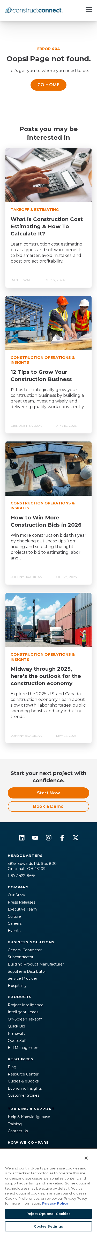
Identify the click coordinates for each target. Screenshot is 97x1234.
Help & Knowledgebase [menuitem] (29, 1116)
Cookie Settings (48, 1226)
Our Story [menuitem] (16, 895)
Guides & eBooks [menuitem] (23, 1081)
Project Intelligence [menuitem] (25, 1005)
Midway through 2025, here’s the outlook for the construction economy (46, 676)
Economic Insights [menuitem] (25, 1088)
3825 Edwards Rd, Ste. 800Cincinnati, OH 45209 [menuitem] (32, 866)
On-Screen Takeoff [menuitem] (25, 1019)
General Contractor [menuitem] (25, 950)
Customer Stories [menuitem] (23, 1095)
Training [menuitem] (15, 1124)
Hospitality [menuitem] (17, 985)
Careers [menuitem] (14, 923)
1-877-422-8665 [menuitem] (21, 875)
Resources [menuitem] (21, 1059)
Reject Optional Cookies (48, 1214)
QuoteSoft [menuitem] (17, 1040)
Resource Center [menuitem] (23, 1074)
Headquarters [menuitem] (25, 855)
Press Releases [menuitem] (21, 902)
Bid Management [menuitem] (24, 1047)
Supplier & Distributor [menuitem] (27, 971)
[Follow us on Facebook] (62, 838)
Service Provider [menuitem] (22, 978)
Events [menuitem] (14, 930)
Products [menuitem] (20, 997)
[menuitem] (48, 1100)
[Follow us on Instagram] (48, 838)
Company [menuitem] (18, 887)
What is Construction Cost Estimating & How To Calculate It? (47, 226)
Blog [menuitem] (12, 1067)
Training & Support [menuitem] (31, 1109)
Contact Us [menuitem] (18, 1131)
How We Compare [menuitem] (28, 1142)
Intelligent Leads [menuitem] (23, 1012)
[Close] (82, 1154)
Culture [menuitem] (14, 916)
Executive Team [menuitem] (22, 909)
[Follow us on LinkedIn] (22, 838)
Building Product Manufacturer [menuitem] (36, 964)
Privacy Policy (55, 1203)
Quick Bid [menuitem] (16, 1026)
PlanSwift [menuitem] (16, 1033)
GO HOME (48, 84)
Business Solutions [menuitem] (31, 942)
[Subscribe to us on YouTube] (35, 838)
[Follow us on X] (75, 838)
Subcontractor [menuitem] (20, 957)
